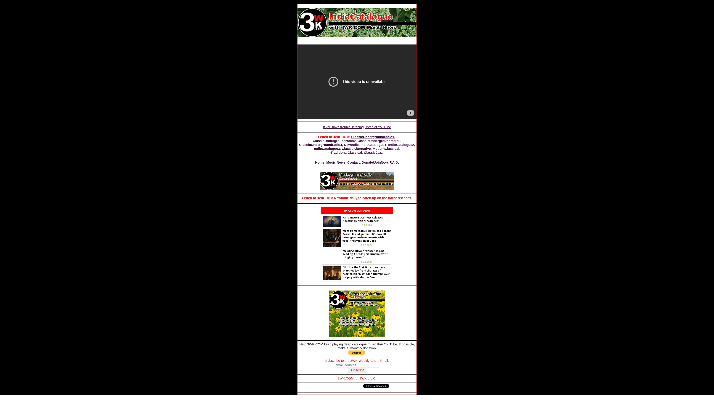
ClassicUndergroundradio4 (320, 145)
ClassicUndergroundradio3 (379, 141)
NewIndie (351, 145)
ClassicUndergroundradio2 (334, 141)
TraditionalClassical (346, 152)
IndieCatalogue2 (401, 145)
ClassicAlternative (356, 149)
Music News (335, 162)
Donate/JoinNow (375, 162)
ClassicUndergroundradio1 (372, 137)
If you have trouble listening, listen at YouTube (357, 127)
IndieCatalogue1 (373, 145)
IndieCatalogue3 (327, 149)
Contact (353, 162)
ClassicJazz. (374, 152)
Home (319, 162)
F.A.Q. (394, 162)
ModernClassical (386, 149)
